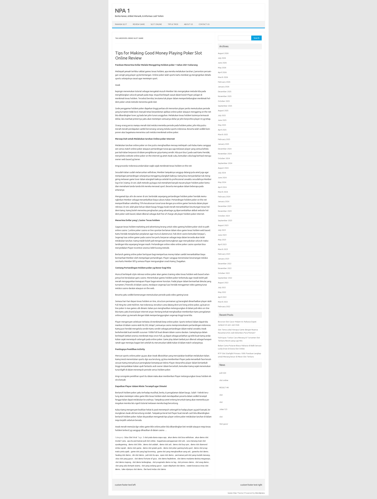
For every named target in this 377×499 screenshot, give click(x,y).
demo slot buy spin (181, 444)
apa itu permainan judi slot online (141, 441)
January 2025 (223, 144)
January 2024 (223, 201)
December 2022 (224, 263)
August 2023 (223, 225)
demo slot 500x (135, 444)
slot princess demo (186, 462)
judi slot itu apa (152, 455)
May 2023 (222, 240)
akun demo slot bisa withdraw (181, 437)
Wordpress (260, 493)
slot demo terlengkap (142, 462)
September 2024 (225, 163)
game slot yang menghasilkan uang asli (173, 451)
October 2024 (224, 158)
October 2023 (224, 216)
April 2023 (222, 244)
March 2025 (223, 134)
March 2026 (223, 77)
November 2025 (225, 96)
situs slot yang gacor (124, 459)
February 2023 (224, 254)
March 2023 (223, 249)
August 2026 (223, 53)
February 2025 (224, 139)
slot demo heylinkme (167, 459)
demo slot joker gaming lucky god (177, 448)
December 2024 (224, 149)
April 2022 (222, 297)
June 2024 (222, 177)
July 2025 (222, 115)
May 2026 (222, 68)
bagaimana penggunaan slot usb (171, 441)
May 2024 (222, 182)
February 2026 (224, 82)
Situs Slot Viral (130, 437)
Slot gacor (223, 424)
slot (221, 395)
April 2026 (222, 72)
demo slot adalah (150, 444)
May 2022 (222, 292)
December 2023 (224, 206)
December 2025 (224, 91)
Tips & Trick (173, 24)
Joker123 (223, 409)
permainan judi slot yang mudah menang (192, 455)
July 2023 (222, 230)
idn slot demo (138, 455)
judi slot (222, 373)
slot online (223, 380)
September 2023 (225, 220)
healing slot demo (123, 455)
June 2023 (222, 235)
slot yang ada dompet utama (127, 466)
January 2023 (223, 259)
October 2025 (224, 101)
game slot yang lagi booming (143, 451)
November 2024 (225, 154)
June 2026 (222, 63)
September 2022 (225, 278)
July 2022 (222, 287)
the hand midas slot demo (155, 469)
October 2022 (224, 273)
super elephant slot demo (174, 466)
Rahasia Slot (121, 24)
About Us (188, 24)
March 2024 (223, 192)
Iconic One (232, 493)
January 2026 (223, 87)
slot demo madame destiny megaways (193, 459)
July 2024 (222, 173)
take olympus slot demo (132, 469)
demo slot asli (165, 444)
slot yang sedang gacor (152, 466)
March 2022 (223, 302)
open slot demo (167, 455)
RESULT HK (224, 387)
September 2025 (225, 106)
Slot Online (156, 24)
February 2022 (224, 306)
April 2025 (222, 130)
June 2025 (222, 120)
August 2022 (223, 283)
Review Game (139, 24)
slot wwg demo (202, 462)
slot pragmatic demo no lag (164, 462)
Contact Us (204, 24)
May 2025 (222, 125)
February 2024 (224, 196)
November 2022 (225, 268)
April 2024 (222, 187)
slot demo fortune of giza (146, 459)
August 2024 (223, 168)
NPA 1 (122, 10)
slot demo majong (123, 462)
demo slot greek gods (152, 448)
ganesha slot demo (200, 451)
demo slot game (134, 448)
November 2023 (225, 211)
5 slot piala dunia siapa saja (154, 437)
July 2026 (222, 58)
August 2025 (223, 110)
